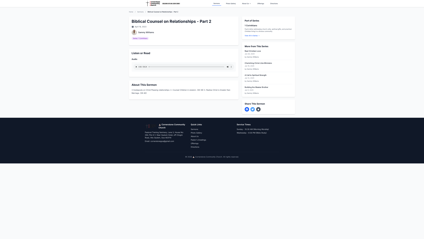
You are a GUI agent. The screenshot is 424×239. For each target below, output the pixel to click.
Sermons (216, 3)
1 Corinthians (251, 25)
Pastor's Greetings (198, 140)
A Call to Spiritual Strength (256, 75)
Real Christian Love (253, 51)
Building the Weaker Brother (256, 87)
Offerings (260, 3)
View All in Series (251, 36)
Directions (274, 3)
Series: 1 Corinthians (140, 38)
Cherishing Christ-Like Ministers (258, 63)
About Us (245, 3)
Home (131, 12)
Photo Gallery (231, 3)
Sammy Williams (146, 32)
